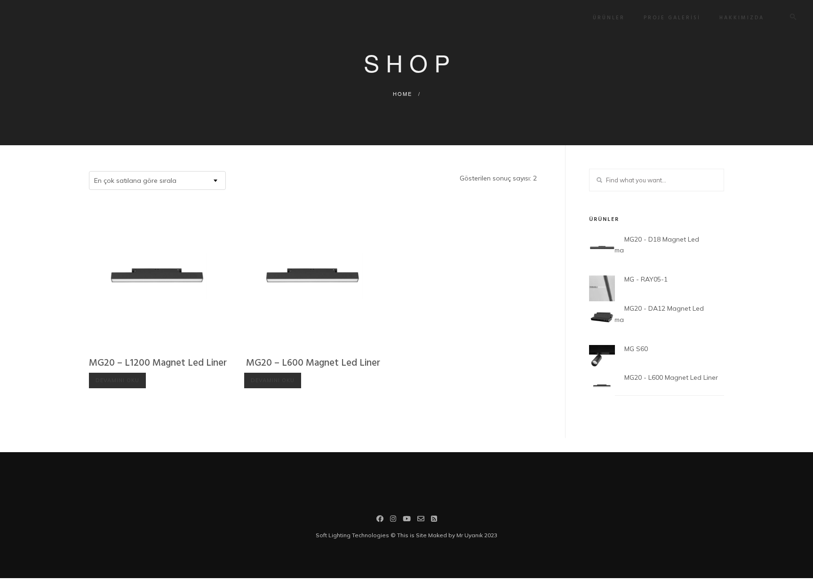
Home (402, 93)
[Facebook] (380, 520)
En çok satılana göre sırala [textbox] (135, 180)
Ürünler (609, 18)
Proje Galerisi (672, 18)
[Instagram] (393, 520)
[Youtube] (406, 520)
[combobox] (157, 180)
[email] (421, 520)
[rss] (434, 520)
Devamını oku (117, 380)
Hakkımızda (741, 18)
